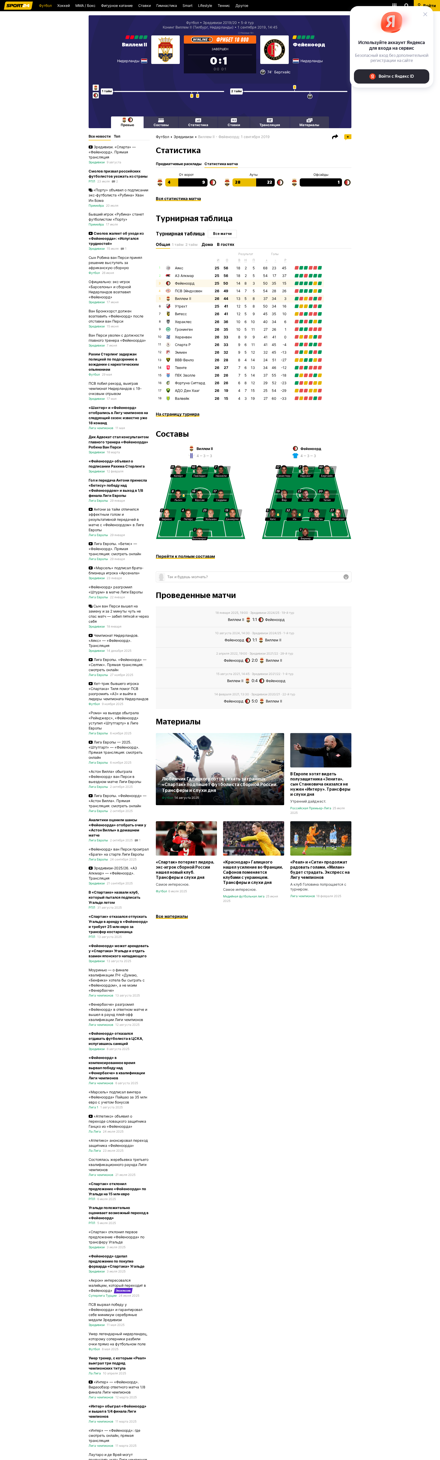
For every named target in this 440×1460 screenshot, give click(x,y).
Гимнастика (166, 5)
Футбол (45, 5)
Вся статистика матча (178, 198)
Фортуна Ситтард (190, 383)
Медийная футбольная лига (244, 896)
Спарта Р (183, 344)
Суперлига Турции (103, 1295)
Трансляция (269, 125)
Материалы (309, 125)
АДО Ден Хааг (187, 390)
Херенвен (183, 337)
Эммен (181, 352)
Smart (188, 5)
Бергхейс (282, 72)
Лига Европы (98, 500)
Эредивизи (184, 137)
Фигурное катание (117, 5)
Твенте (181, 367)
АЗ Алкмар (184, 275)
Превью (127, 125)
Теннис (224, 5)
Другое (242, 5)
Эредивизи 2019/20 (220, 22)
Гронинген (184, 329)
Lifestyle (205, 5)
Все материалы (172, 916)
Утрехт (181, 306)
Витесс (181, 314)
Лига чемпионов (302, 896)
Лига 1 (93, 1107)
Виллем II (134, 44)
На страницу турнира (177, 414)
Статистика (198, 125)
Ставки (144, 5)
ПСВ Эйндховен (188, 291)
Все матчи (222, 234)
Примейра (96, 205)
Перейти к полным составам (185, 556)
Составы (161, 125)
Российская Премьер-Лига (310, 808)
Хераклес (183, 322)
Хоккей (63, 5)
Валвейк (182, 398)
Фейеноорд (309, 44)
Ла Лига (95, 1131)
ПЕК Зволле (185, 375)
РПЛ (92, 181)
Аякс (179, 268)
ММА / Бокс (85, 5)
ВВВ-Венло (184, 360)
